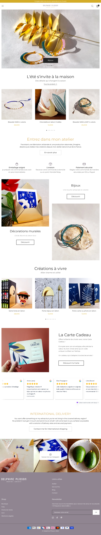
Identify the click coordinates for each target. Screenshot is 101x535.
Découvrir (25, 242)
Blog (53, 490)
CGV (3, 513)
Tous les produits (49, 84)
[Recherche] (92, 6)
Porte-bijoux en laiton (50, 311)
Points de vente (7, 510)
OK (96, 512)
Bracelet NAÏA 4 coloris (17, 122)
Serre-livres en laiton (17, 311)
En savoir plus (50, 152)
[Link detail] (25, 203)
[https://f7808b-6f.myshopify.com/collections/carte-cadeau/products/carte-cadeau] (25, 350)
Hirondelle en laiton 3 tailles (50, 122)
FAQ (3, 507)
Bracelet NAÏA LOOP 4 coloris (84, 122)
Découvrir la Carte (71, 363)
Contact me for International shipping (50, 429)
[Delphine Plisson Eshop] (50, 6)
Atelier (54, 484)
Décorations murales (50, 60)
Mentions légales (7, 516)
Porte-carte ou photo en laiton (84, 311)
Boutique (4, 504)
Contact (55, 493)
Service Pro (56, 487)
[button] (49, 65)
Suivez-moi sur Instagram (50, 457)
